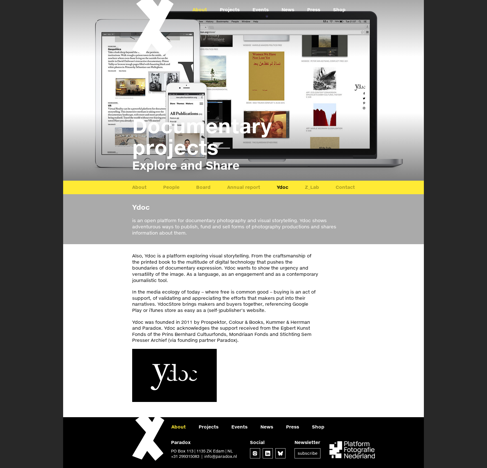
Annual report (243, 187)
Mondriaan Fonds (248, 334)
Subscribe (307, 453)
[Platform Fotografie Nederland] (352, 450)
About (199, 9)
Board (203, 187)
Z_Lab (312, 187)
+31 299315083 (185, 456)
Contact (345, 187)
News (288, 9)
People (171, 187)
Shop (339, 9)
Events (261, 9)
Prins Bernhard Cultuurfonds (194, 334)
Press (313, 9)
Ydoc (282, 187)
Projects (230, 9)
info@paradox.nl (220, 456)
